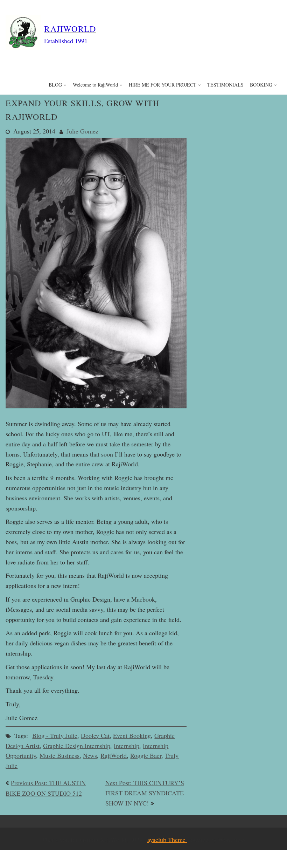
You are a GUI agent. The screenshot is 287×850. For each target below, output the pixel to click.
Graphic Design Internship (76, 745)
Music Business (59, 755)
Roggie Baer (145, 755)
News (90, 755)
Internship (126, 745)
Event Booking (132, 735)
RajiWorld (113, 755)
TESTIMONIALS (225, 84)
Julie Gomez (82, 131)
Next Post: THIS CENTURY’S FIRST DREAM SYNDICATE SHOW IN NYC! (144, 793)
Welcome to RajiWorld (95, 84)
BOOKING (261, 84)
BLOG (55, 84)
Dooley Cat (95, 735)
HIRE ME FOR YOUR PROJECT (162, 84)
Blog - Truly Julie (54, 735)
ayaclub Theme (167, 839)
